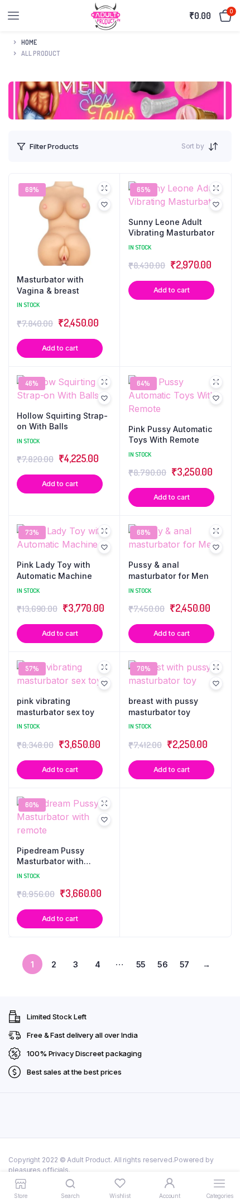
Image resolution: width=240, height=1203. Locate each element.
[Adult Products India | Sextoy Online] (105, 16)
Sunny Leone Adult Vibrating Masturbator (171, 227)
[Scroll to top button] (222, 1158)
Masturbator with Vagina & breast (50, 285)
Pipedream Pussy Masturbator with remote (50, 856)
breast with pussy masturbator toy (163, 706)
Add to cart (60, 348)
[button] (104, 204)
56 (162, 964)
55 (141, 964)
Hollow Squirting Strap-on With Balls (62, 421)
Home (29, 42)
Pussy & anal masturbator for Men (168, 570)
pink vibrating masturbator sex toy (55, 706)
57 (185, 964)
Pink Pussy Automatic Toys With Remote (170, 434)
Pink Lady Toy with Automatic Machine (54, 570)
